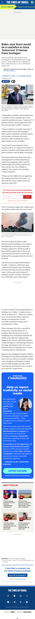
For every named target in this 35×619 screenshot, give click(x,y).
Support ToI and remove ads (26, 7)
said (12, 253)
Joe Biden (22, 558)
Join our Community (7, 7)
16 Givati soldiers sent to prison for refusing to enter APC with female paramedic (9, 526)
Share (7, 81)
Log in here (23, 579)
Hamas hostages (7, 560)
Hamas (15, 560)
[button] (32, 2)
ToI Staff (12, 76)
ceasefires (5, 562)
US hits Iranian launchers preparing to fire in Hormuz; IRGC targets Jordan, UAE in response (24, 504)
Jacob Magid (22, 76)
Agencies (6, 76)
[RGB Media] (13, 612)
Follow (29, 76)
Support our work (17, 470)
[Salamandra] (27, 611)
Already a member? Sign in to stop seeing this (17, 475)
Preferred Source (10, 70)
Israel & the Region (13, 558)
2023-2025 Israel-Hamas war (25, 560)
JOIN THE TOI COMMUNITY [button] (17, 575)
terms (25, 200)
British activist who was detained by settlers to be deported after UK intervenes (24, 526)
